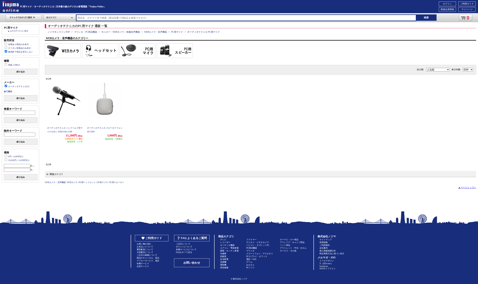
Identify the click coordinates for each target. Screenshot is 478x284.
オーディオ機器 (227, 245)
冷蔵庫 (223, 253)
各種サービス (143, 263)
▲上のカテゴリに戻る (18, 31)
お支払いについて (145, 246)
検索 (426, 17)
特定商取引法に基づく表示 (331, 253)
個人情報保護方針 (327, 251)
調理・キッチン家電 (229, 251)
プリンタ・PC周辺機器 (85, 32)
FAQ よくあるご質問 (194, 238)
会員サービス (143, 266)
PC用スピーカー (116, 182)
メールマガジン (326, 261)
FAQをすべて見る (184, 252)
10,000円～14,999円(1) (18, 160)
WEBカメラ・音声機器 (155, 32)
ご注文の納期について (147, 255)
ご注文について (183, 244)
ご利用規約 (324, 245)
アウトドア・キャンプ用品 (292, 242)
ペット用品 (285, 245)
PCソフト (250, 267)
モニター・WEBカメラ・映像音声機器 (120, 32)
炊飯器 (223, 256)
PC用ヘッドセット (87, 182)
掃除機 (223, 265)
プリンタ (250, 251)
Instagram (323, 266)
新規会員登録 (447, 9)
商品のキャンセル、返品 (148, 258)
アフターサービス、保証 (148, 261)
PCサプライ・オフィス (256, 256)
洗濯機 (223, 262)
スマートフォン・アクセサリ (259, 253)
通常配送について (145, 249)
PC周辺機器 (251, 248)
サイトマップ (325, 239)
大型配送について (145, 252)
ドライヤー (251, 239)
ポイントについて (184, 246)
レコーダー (225, 242)
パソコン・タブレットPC (257, 245)
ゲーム (249, 262)
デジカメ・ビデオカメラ (257, 242)
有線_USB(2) (14, 65)
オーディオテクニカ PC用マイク (203, 32)
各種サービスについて (186, 249)
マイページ (467, 9)
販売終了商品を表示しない (20, 52)
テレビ (223, 239)
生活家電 (224, 259)
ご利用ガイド (467, 3)
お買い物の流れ (144, 244)
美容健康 (224, 267)
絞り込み (21, 71)
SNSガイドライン (327, 268)
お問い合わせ (191, 262)
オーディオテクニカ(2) (18, 86)
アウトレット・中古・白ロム (293, 248)
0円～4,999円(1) (15, 156)
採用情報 (323, 242)
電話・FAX (251, 259)
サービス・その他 (288, 251)
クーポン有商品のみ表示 (19, 48)
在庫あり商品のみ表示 (18, 44)
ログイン (447, 3)
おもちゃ (250, 265)
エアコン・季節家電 (229, 248)
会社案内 (323, 248)
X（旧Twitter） (326, 263)
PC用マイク (177, 32)
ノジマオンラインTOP (59, 32)
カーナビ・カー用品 (289, 239)
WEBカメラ (72, 182)
